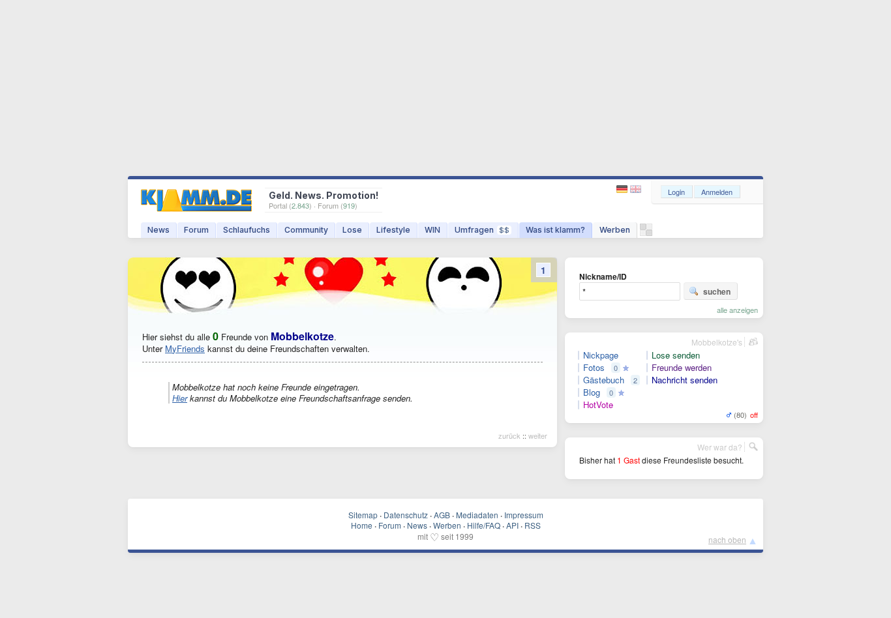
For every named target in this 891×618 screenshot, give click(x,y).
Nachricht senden (684, 380)
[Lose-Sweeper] (646, 233)
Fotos (594, 367)
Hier (179, 398)
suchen (717, 291)
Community (306, 230)
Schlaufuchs (246, 230)
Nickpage (600, 355)
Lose (352, 230)
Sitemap (363, 514)
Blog (591, 392)
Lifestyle (393, 230)
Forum (196, 230)
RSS (532, 525)
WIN (432, 230)
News (158, 230)
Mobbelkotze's (716, 341)
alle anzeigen (737, 309)
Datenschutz (406, 514)
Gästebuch (603, 380)
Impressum (523, 514)
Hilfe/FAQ (483, 525)
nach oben (727, 539)
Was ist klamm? (555, 230)
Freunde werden (682, 367)
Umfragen (482, 230)
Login (676, 191)
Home (361, 525)
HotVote (598, 405)
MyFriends (185, 348)
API (512, 525)
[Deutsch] (623, 189)
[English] (635, 189)
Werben (614, 230)
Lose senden (676, 355)
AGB (442, 514)
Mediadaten (477, 514)
